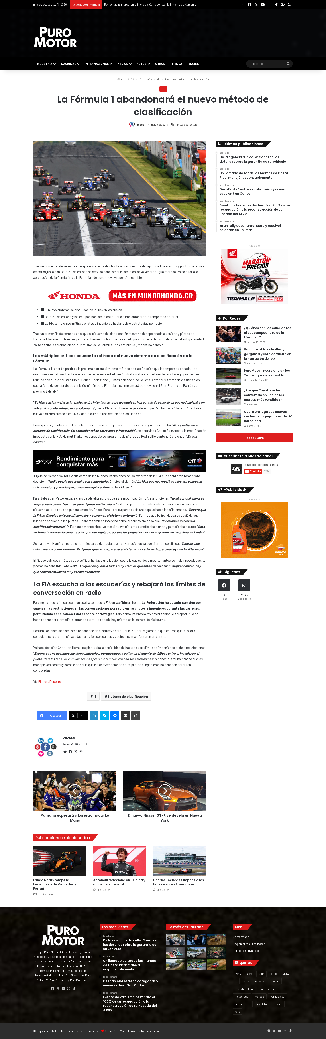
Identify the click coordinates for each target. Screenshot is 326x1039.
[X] (75, 751)
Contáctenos (241, 937)
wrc (237, 1011)
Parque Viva (277, 996)
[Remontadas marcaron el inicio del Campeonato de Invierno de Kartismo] (196, 964)
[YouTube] (63, 988)
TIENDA (176, 63)
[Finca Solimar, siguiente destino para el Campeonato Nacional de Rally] (216, 964)
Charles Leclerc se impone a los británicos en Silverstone (178, 882)
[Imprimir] (135, 715)
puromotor (242, 1003)
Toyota (278, 1003)
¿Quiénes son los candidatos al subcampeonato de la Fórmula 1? (267, 333)
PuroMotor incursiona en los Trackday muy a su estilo (267, 372)
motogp (259, 996)
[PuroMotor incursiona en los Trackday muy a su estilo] (228, 376)
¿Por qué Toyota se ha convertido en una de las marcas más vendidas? (264, 395)
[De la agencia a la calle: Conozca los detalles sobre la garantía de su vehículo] (175, 939)
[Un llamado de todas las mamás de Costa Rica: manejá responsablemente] (196, 939)
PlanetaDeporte (49, 681)
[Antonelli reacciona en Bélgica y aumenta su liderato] (119, 861)
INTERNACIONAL (97, 63)
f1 (94, 696)
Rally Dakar (261, 1003)
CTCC (273, 973)
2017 (261, 973)
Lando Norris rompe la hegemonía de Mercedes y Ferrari (54, 884)
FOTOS (142, 63)
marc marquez (268, 988)
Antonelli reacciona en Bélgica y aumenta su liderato (119, 882)
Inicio (123, 79)
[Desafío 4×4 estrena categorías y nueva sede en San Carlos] (216, 939)
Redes (140, 124)
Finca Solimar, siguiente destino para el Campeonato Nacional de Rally (148, 4)
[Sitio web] (65, 751)
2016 (250, 973)
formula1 (260, 981)
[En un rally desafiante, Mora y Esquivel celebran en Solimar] (216, 952)
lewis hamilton (244, 988)
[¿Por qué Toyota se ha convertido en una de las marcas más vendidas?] (228, 396)
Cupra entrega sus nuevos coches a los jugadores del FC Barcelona (268, 416)
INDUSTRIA (44, 63)
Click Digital (152, 1031)
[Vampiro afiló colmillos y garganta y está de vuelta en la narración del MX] (228, 355)
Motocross (241, 996)
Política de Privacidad (246, 950)
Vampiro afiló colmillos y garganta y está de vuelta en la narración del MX (267, 354)
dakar (286, 973)
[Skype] (104, 715)
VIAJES (193, 63)
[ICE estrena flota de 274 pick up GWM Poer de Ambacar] (196, 952)
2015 (238, 973)
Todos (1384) (254, 437)
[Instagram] (81, 751)
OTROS (160, 63)
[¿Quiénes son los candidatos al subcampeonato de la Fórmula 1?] (228, 334)
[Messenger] (114, 715)
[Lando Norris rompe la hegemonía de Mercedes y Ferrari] (59, 861)
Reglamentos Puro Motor (249, 944)
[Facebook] (70, 751)
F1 (131, 79)
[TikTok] (74, 988)
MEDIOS (122, 63)
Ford (246, 981)
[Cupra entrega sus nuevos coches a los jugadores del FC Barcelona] (228, 417)
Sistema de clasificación (127, 696)
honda (275, 981)
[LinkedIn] (94, 715)
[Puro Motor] (55, 37)
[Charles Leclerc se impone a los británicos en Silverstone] (179, 861)
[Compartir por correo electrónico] (125, 715)
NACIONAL (68, 63)
